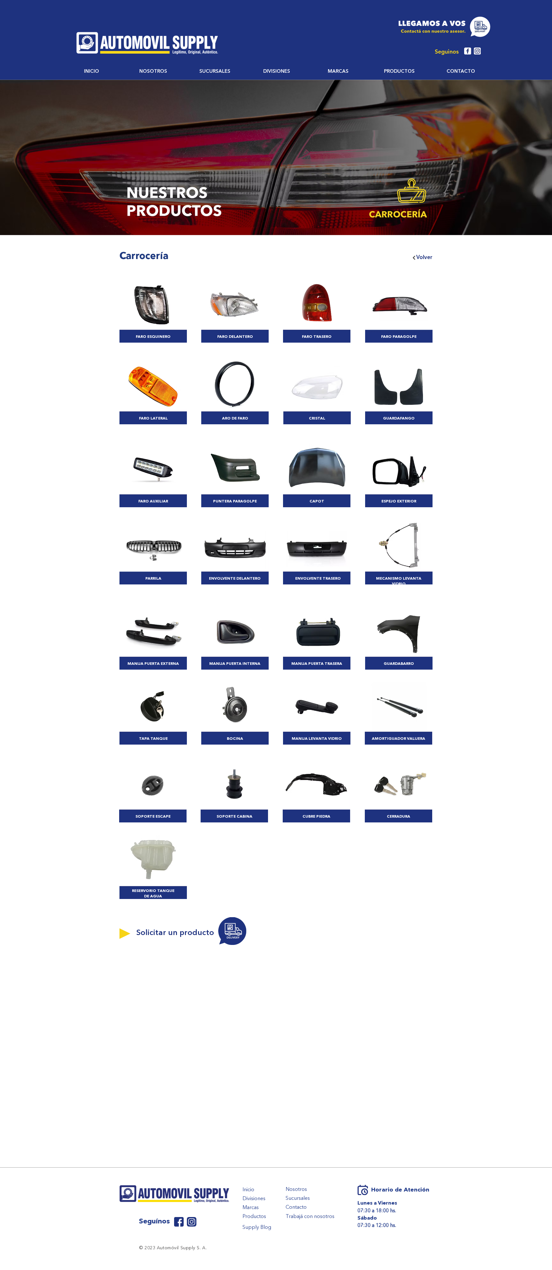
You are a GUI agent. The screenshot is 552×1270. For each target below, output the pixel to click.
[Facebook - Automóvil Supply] (467, 51)
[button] (153, 72)
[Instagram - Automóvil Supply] (477, 51)
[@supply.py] (191, 1222)
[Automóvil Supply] (179, 1222)
